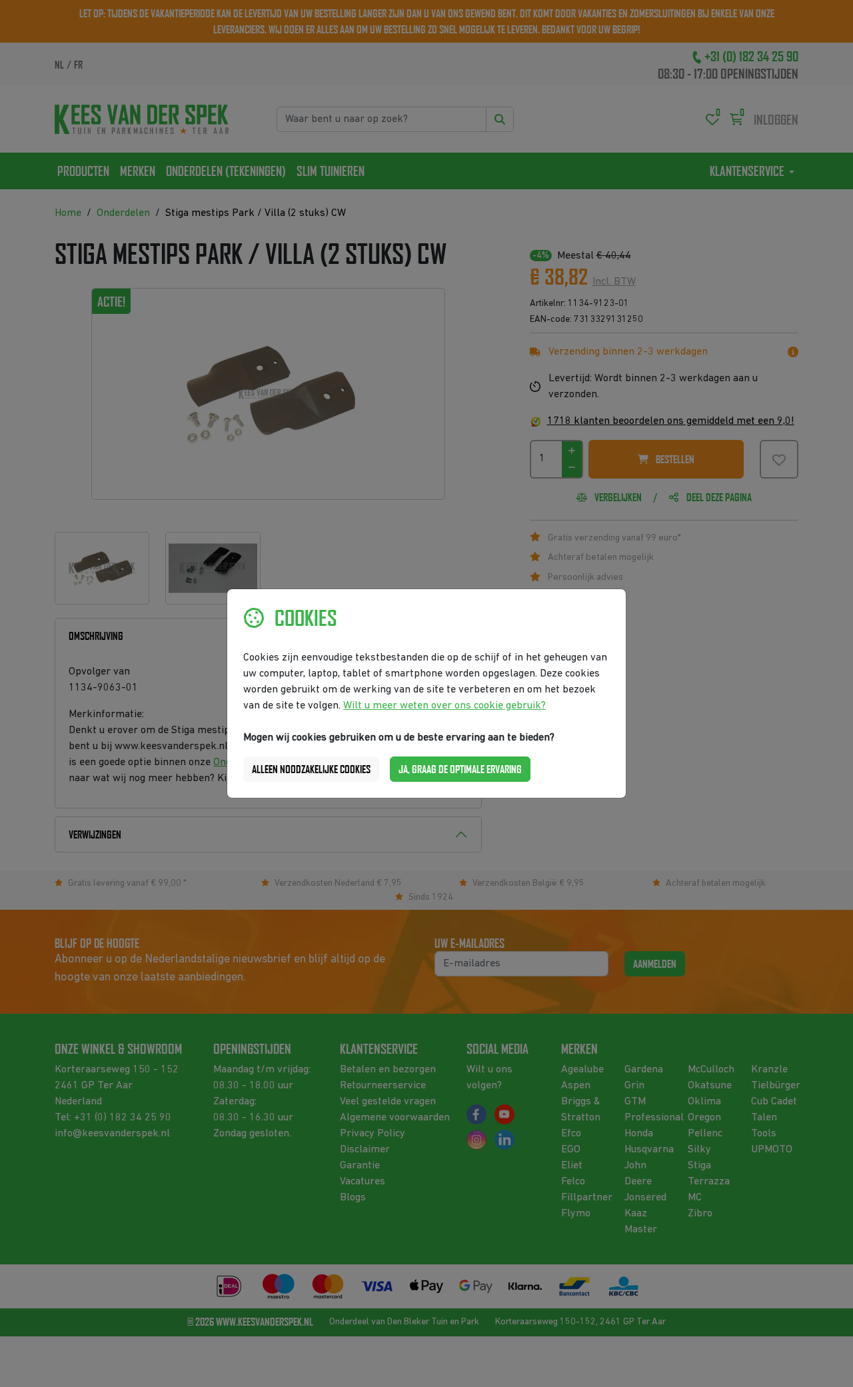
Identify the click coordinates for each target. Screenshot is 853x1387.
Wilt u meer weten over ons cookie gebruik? (444, 705)
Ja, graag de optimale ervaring (460, 769)
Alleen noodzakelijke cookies (311, 769)
